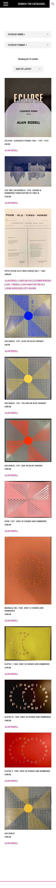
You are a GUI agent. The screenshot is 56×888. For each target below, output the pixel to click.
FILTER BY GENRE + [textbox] (16, 34)
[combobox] (28, 34)
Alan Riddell (11, 150)
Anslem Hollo (27, 280)
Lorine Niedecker (13, 288)
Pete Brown (30, 288)
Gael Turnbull (13, 284)
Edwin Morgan (43, 280)
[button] (6, 4)
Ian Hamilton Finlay (32, 284)
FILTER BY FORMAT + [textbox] (17, 45)
